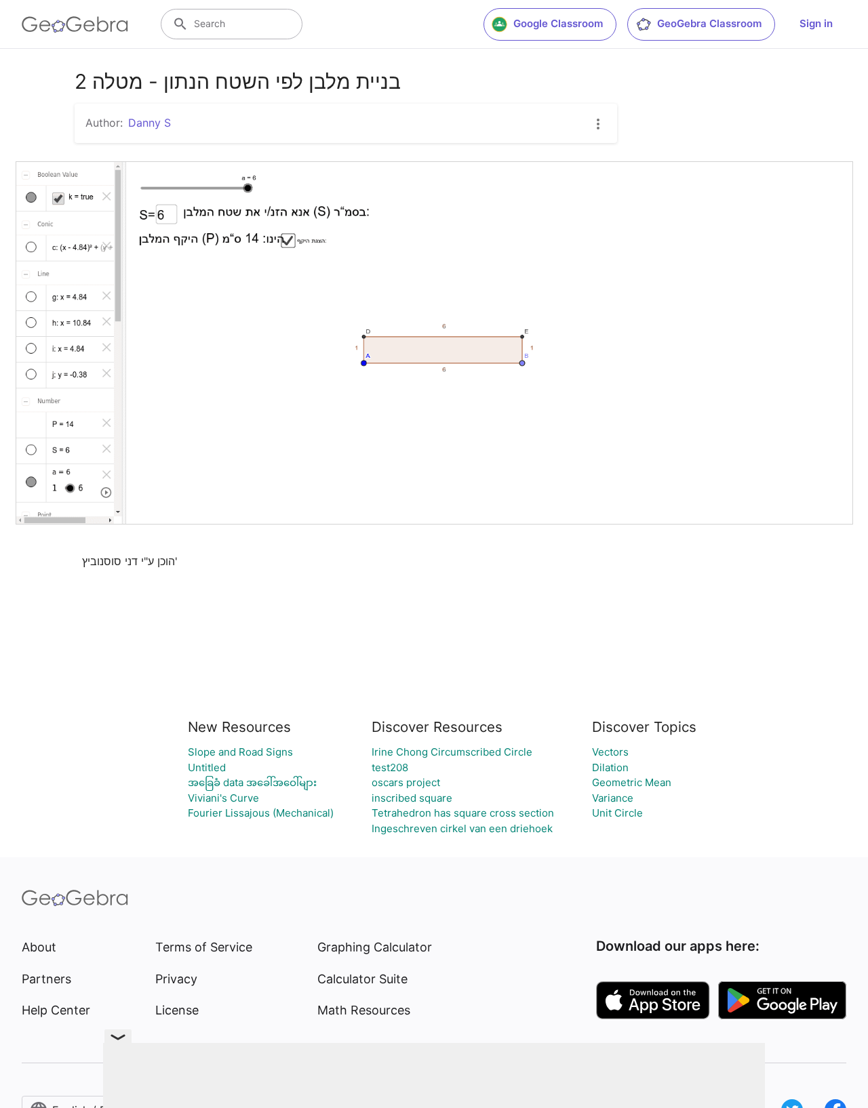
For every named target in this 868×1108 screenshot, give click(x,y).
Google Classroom (558, 23)
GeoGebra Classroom (709, 23)
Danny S (149, 122)
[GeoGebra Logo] (75, 24)
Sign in (816, 23)
